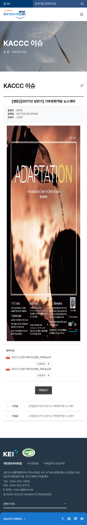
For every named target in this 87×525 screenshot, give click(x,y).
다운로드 (41, 363)
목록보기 (43, 390)
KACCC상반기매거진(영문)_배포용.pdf (31, 357)
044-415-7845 (20, 481)
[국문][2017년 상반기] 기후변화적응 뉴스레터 (51, 416)
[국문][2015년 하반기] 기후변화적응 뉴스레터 (51, 406)
